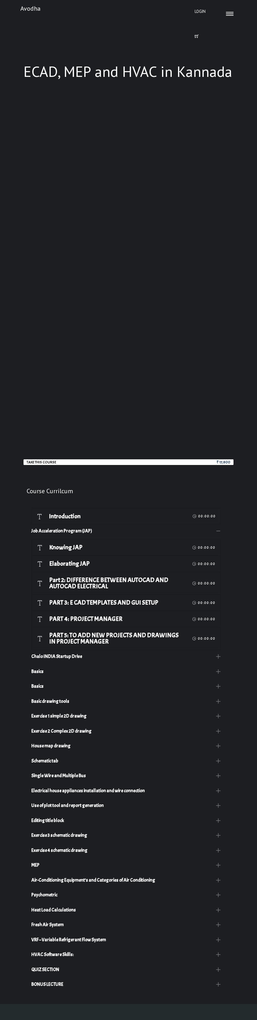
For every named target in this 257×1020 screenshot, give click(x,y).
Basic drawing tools (50, 701)
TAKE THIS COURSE (41, 462)
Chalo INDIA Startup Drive (56, 657)
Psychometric (44, 895)
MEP (35, 865)
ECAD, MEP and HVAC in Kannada (128, 71)
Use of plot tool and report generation (67, 806)
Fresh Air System (47, 925)
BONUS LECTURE (47, 984)
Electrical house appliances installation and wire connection (88, 791)
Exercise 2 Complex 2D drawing (61, 731)
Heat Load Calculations (53, 910)
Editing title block (47, 821)
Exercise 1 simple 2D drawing (59, 716)
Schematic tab (44, 761)
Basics (37, 672)
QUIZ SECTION (45, 970)
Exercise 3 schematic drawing (59, 835)
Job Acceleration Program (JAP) (61, 531)
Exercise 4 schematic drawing (59, 850)
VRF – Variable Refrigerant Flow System (68, 940)
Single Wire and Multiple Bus (58, 776)
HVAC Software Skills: (52, 955)
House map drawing (51, 746)
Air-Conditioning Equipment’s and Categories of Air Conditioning (93, 880)
